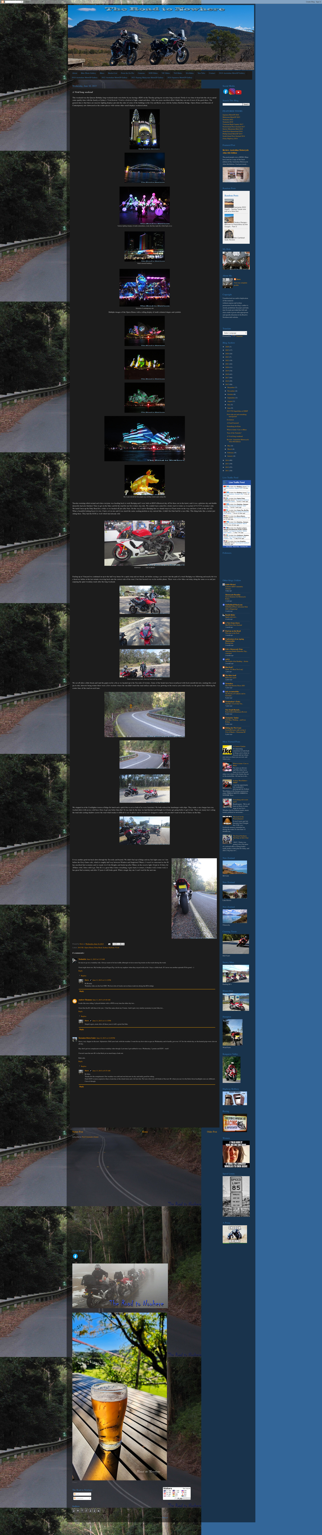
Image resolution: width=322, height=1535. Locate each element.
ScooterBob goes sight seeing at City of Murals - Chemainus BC (235, 731)
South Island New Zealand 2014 (234, 136)
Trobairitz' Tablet (232, 718)
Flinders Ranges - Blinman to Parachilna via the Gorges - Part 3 (236, 224)
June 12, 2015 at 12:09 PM (106, 1038)
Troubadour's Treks (232, 701)
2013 (227, 463)
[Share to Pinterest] (123, 944)
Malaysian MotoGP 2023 (231, 117)
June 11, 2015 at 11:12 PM (102, 980)
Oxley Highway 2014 (230, 138)
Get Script (229, 546)
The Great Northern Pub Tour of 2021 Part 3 (240, 838)
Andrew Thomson (85, 999)
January (230, 456)
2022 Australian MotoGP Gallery (114, 77)
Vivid (117, 947)
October (230, 394)
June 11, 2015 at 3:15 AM (96, 959)
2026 (227, 347)
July (229, 404)
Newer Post (77, 1131)
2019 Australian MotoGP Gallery (85, 77)
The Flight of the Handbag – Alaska (236, 661)
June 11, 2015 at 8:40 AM (101, 1000)
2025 (227, 350)
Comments (79, 1498)
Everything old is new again (240, 800)
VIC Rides (166, 73)
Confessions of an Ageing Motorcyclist (234, 640)
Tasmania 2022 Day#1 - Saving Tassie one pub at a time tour (235, 209)
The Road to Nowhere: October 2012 (237, 493)
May (229, 446)
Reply (80, 971)
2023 (227, 357)
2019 (227, 371)
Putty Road (98, 947)
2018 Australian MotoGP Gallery (232, 73)
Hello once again (230, 677)
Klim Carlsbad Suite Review (235, 239)
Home (145, 1131)
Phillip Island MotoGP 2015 (232, 134)
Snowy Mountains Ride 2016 (233, 129)
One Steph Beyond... (232, 710)
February (230, 452)
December (231, 387)
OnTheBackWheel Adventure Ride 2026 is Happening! (236, 608)
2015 (227, 384)
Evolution (230, 420)
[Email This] (113, 944)
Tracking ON (243, 546)
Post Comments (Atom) (90, 1137)
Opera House (89, 947)
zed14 (227, 659)
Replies (83, 975)
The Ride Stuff (230, 675)
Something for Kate (234, 426)
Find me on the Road (233, 631)
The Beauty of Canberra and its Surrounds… (235, 694)
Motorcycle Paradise (232, 594)
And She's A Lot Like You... (234, 703)
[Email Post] (109, 944)
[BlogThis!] (116, 944)
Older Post (212, 1131)
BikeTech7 (229, 667)
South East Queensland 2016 (233, 131)
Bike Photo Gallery (88, 73)
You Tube (201, 73)
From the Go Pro (127, 73)
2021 (227, 364)
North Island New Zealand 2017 (234, 127)
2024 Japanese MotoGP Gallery (179, 77)
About (74, 73)
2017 (227, 377)
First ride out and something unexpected (237, 415)
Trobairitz (82, 959)
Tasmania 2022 (228, 119)
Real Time (236, 546)
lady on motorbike (232, 691)
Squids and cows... (231, 617)
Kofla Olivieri (230, 584)
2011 (227, 470)
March (229, 449)
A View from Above (232, 623)
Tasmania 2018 (228, 122)
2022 (227, 360)
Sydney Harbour (108, 947)
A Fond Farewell (233, 423)
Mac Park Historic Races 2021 (235, 685)
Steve (87, 980)
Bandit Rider (230, 615)
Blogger (165, 1517)
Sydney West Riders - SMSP (240, 781)
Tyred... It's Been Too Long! (234, 669)
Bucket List (112, 73)
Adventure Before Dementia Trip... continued (236, 652)
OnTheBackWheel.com (233, 604)
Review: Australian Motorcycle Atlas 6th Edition (236, 151)
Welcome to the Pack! (232, 633)
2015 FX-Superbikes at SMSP (237, 411)
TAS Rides (178, 73)
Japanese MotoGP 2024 (231, 115)
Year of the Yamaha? (234, 433)
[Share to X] (118, 944)
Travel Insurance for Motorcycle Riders (235, 598)
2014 (227, 460)
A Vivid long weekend (235, 436)
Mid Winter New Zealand (233, 625)
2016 (227, 381)
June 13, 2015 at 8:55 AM (101, 1070)
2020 (227, 367)
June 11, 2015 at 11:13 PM (102, 1020)
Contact (212, 73)
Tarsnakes (229, 683)
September (231, 398)
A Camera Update (239, 746)
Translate (239, 336)
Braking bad (229, 643)
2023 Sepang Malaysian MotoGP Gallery (147, 77)
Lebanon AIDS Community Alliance (234, 587)
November (231, 391)
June (229, 408)
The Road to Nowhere (240, 517)
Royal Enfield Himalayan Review (236, 712)
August (230, 401)
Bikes (102, 73)
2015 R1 (81, 947)
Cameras (141, 73)
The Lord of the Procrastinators (238, 818)
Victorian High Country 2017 (233, 124)
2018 (227, 374)
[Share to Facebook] (121, 944)
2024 (227, 353)
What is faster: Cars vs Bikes (237, 429)
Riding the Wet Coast (233, 728)
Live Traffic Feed (237, 482)
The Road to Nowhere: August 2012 (237, 487)
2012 (227, 467)
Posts (77, 1494)
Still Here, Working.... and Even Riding (235, 721)
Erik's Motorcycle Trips (234, 649)
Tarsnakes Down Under (87, 1038)
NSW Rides (153, 73)
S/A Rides (190, 73)
